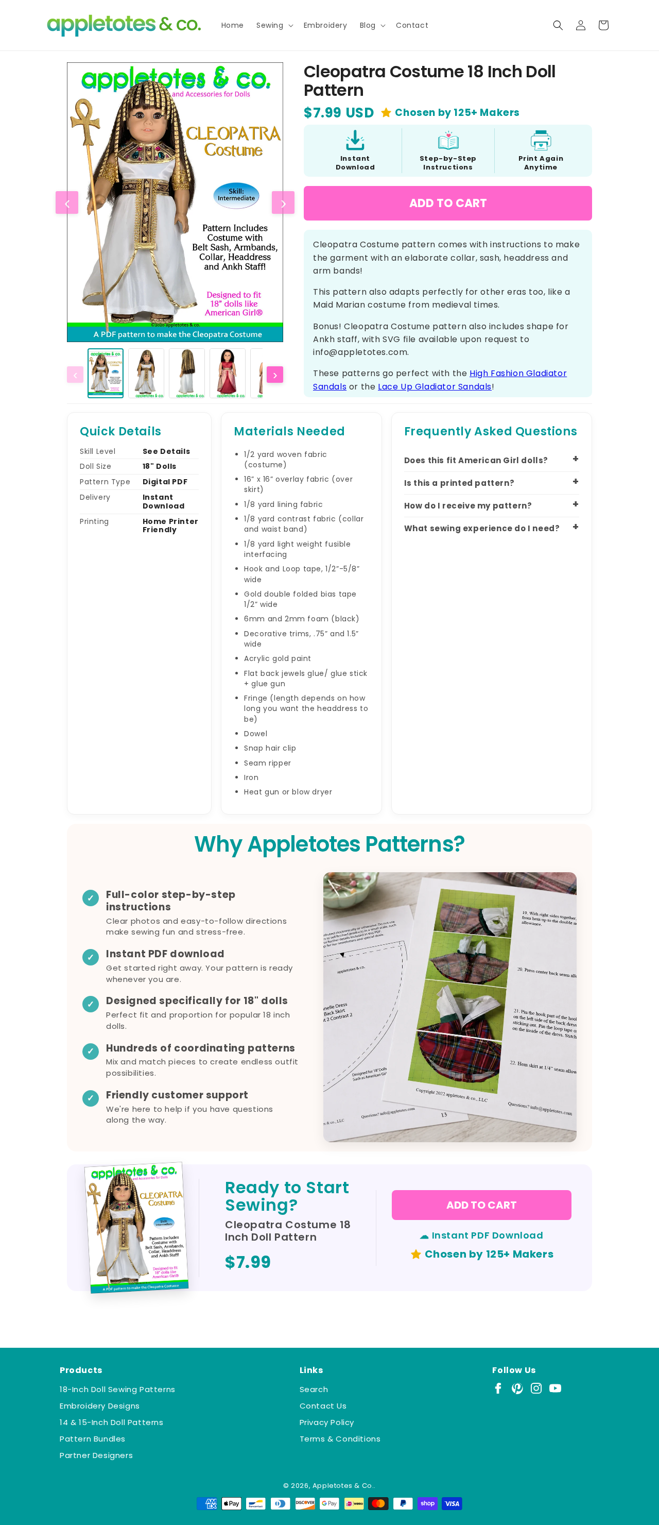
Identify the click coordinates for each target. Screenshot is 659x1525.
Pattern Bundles (93, 1438)
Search (314, 1389)
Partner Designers (96, 1455)
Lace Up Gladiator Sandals (435, 387)
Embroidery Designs (100, 1405)
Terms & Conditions (340, 1438)
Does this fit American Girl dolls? (476, 460)
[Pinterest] (517, 1388)
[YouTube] (555, 1388)
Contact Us (323, 1405)
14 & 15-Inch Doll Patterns (112, 1422)
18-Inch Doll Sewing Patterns (118, 1389)
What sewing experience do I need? (482, 528)
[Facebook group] (498, 1388)
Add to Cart (448, 203)
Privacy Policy (327, 1422)
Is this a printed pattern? (459, 483)
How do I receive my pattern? (468, 505)
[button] (274, 25)
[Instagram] (536, 1388)
